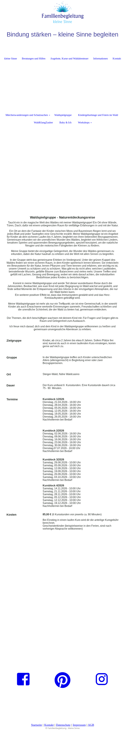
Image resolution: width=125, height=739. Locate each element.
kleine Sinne (10, 58)
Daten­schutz (63, 724)
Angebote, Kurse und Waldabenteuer (69, 58)
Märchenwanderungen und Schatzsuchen (27, 115)
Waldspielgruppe (63, 115)
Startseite (36, 724)
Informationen (100, 58)
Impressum (79, 724)
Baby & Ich (65, 122)
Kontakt (117, 58)
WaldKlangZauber (43, 122)
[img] (62, 12)
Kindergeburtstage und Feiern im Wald (98, 115)
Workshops (84, 122)
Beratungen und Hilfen (33, 58)
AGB (91, 724)
